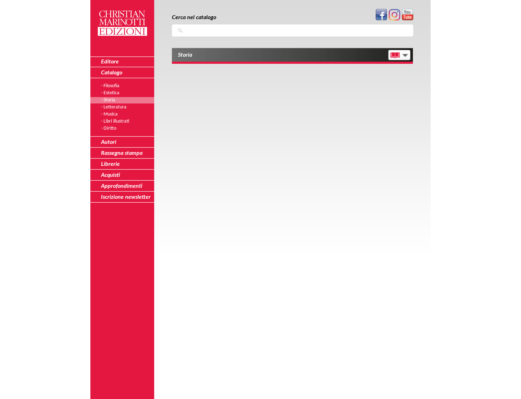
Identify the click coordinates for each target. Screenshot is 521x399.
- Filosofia (110, 86)
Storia (185, 55)
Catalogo (111, 72)
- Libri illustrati (115, 121)
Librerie (110, 164)
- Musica (109, 114)
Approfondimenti (121, 186)
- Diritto (108, 128)
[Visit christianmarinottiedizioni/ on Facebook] (381, 19)
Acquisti (110, 175)
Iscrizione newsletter (126, 197)
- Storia (108, 100)
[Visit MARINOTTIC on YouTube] (407, 19)
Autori (108, 142)
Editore (110, 61)
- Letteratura (114, 107)
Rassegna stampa (121, 153)
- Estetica (110, 93)
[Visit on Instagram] (394, 19)
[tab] (292, 56)
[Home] (122, 19)
